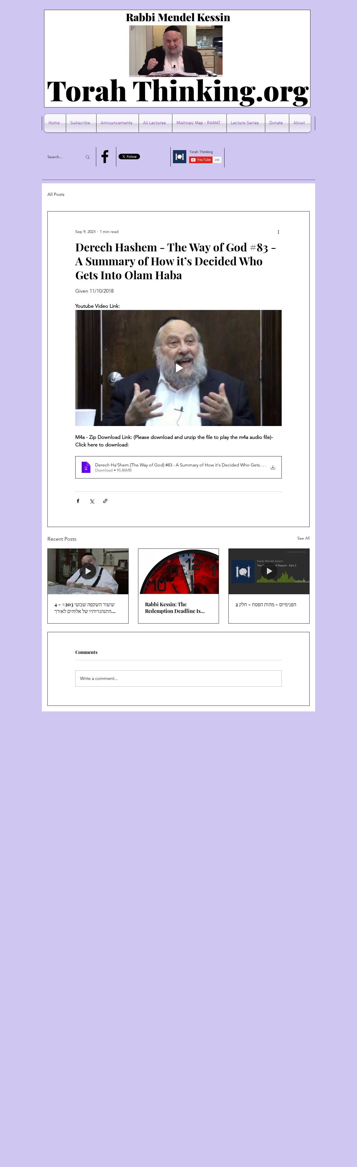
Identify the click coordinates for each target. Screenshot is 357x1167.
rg (294, 89)
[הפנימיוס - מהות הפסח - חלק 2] (269, 571)
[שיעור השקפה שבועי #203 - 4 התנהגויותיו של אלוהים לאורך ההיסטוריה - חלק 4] (88, 571)
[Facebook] (105, 156)
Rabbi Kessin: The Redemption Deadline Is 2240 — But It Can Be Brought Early (173, 607)
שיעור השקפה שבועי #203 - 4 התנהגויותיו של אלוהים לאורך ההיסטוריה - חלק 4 (84, 607)
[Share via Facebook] (78, 501)
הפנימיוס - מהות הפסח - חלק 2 (265, 604)
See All (303, 538)
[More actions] (278, 231)
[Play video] (178, 368)
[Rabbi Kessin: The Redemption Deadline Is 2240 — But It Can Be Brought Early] (178, 571)
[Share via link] (105, 501)
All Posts (55, 194)
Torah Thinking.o (163, 89)
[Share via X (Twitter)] (91, 501)
